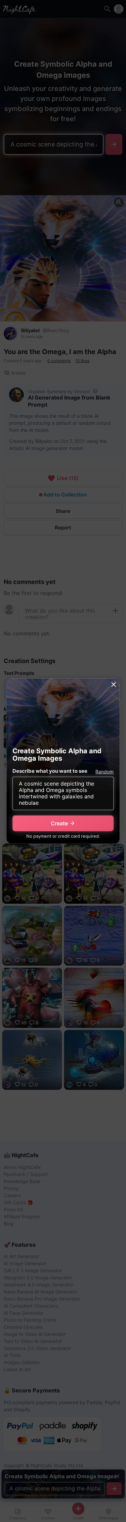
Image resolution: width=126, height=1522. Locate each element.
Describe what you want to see (49, 771)
